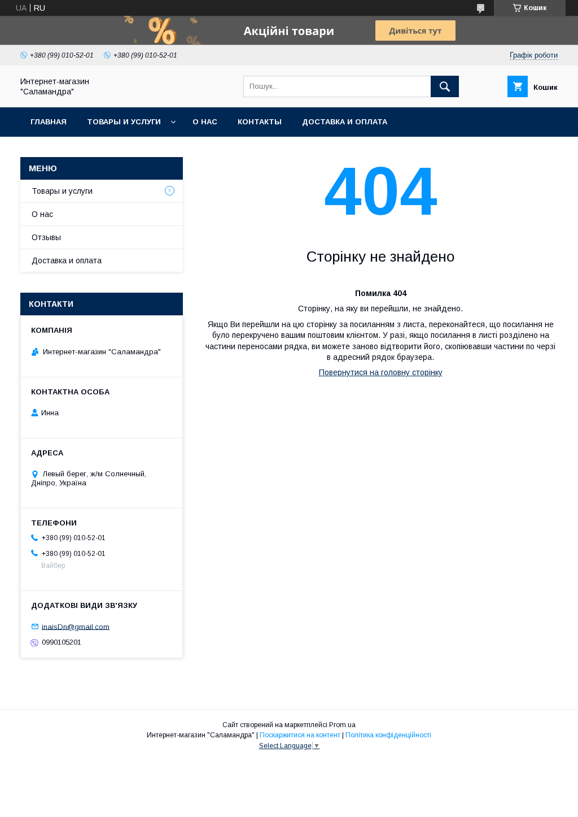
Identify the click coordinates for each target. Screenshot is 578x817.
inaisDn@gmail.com (76, 626)
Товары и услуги (124, 122)
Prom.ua (342, 725)
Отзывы (46, 237)
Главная (48, 122)
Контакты (260, 122)
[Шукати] (445, 86)
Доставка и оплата (344, 122)
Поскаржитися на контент (300, 735)
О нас (204, 122)
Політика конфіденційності (388, 735)
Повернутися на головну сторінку (381, 372)
